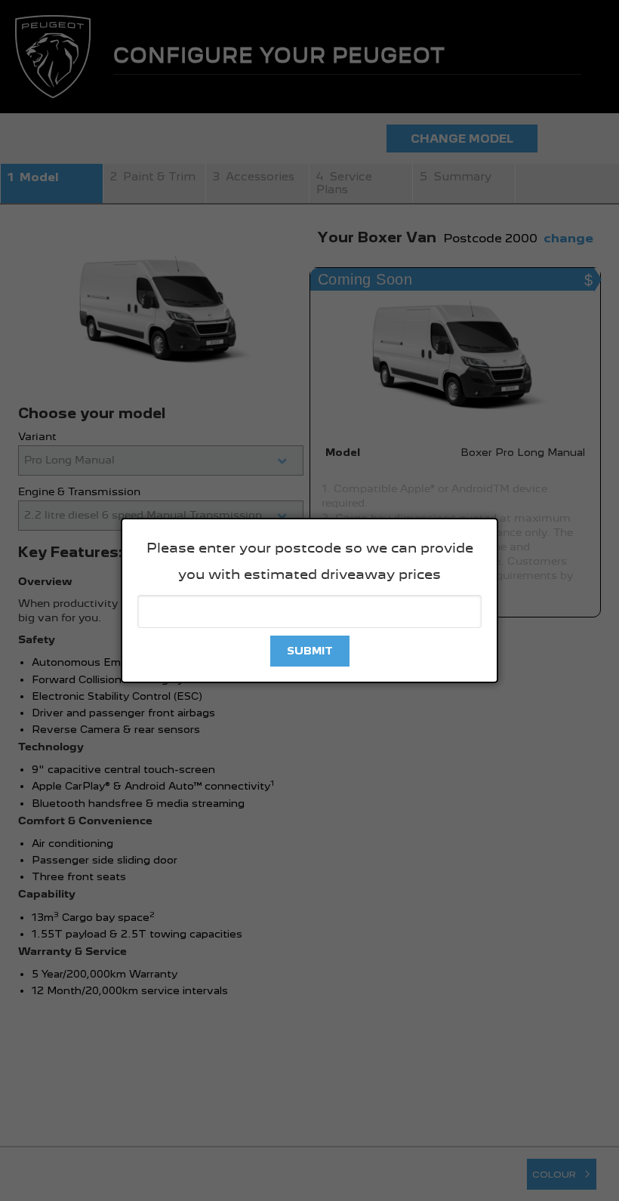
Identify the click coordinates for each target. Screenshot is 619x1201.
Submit (310, 651)
